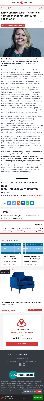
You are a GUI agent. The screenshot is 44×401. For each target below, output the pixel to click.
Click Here (22, 344)
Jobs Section (29, 182)
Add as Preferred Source (14, 25)
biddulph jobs (34, 195)
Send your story (34, 8)
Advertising (21, 354)
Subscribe (38, 398)
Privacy (18, 358)
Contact (33, 354)
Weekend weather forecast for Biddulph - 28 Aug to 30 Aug (11, 259)
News (12, 8)
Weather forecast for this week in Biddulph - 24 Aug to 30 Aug (32, 259)
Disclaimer (24, 358)
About (9, 354)
